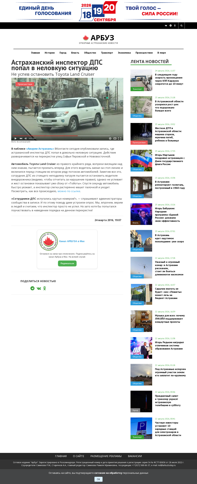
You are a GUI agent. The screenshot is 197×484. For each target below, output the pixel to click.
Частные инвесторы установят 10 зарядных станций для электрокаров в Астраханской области (168, 429)
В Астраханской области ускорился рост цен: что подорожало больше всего (169, 106)
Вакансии (135, 456)
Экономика (124, 52)
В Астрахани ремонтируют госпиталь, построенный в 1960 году (170, 185)
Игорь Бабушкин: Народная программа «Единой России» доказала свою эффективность (167, 214)
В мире (161, 52)
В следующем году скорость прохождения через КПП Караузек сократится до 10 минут (169, 79)
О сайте (78, 456)
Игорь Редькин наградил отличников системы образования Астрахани (169, 345)
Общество (90, 52)
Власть (75, 52)
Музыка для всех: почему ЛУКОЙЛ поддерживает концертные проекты (170, 318)
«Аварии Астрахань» (40, 148)
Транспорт (107, 52)
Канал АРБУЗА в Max (72, 241)
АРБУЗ (98, 38)
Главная (35, 52)
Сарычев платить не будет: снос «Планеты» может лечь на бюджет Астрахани (168, 293)
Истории (50, 52)
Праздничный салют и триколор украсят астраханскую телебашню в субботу (168, 400)
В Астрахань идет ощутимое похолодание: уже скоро (169, 238)
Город (63, 52)
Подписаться (67, 263)
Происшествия (144, 52)
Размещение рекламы (106, 456)
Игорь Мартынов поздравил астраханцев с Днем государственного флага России (170, 159)
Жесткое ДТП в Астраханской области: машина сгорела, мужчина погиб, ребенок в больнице (168, 134)
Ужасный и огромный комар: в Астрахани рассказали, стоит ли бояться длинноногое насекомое (169, 268)
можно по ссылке (69, 191)
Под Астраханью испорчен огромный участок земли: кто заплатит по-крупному (170, 372)
